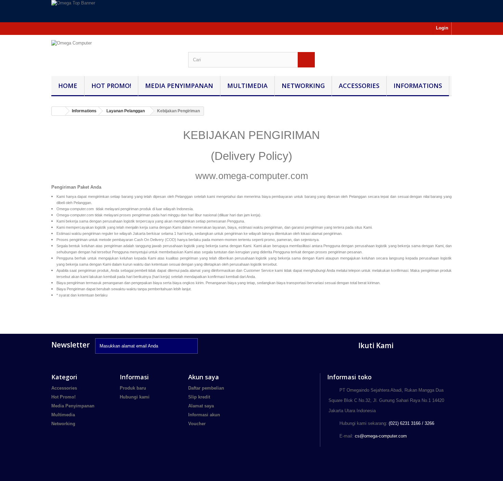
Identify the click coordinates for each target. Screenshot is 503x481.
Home (67, 85)
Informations (418, 85)
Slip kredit (199, 397)
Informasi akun (204, 414)
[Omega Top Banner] (251, 11)
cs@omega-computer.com (381, 436)
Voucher (197, 423)
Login (442, 27)
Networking (303, 85)
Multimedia (247, 85)
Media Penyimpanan (179, 85)
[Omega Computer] (114, 52)
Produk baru (133, 388)
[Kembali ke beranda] (58, 111)
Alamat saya (201, 405)
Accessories (359, 85)
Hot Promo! (111, 85)
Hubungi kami (135, 397)
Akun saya (203, 377)
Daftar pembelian (206, 388)
